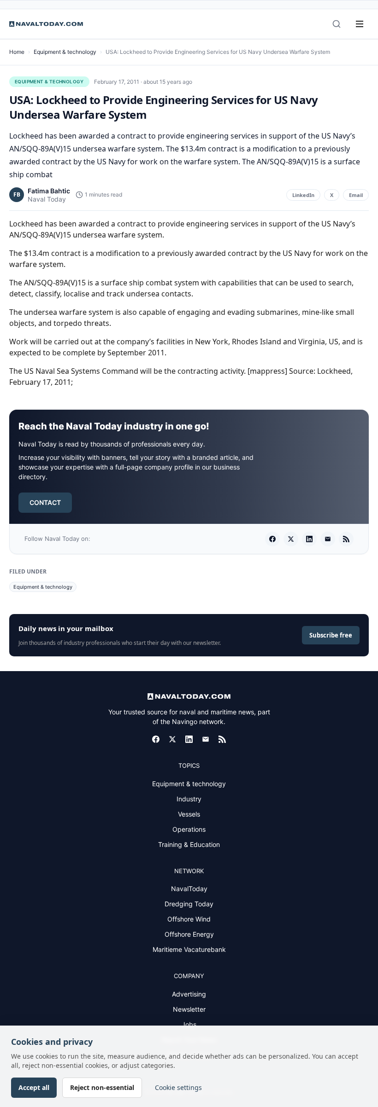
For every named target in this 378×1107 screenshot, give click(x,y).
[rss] (346, 539)
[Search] (336, 24)
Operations (189, 829)
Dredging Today (189, 904)
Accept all (33, 1087)
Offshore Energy (189, 934)
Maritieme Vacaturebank (189, 949)
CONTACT (45, 502)
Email (356, 194)
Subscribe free (330, 635)
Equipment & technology (65, 51)
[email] (327, 539)
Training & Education (189, 844)
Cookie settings (178, 1087)
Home (16, 51)
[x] (291, 539)
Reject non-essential (102, 1087)
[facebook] (272, 539)
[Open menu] (359, 24)
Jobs (189, 1024)
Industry (189, 799)
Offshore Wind (189, 919)
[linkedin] (309, 539)
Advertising (189, 994)
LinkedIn (303, 194)
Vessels (189, 814)
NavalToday (189, 889)
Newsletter (189, 1009)
